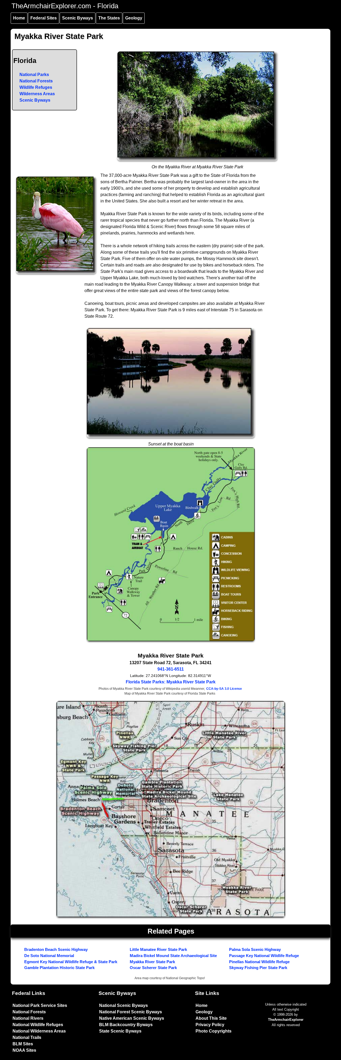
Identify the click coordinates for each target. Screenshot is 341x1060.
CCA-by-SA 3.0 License (224, 689)
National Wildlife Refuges (38, 1024)
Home (19, 18)
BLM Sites (23, 1044)
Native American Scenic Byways (131, 1018)
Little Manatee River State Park (158, 949)
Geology (133, 18)
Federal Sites (43, 18)
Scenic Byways (77, 18)
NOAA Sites (24, 1050)
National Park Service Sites (40, 1005)
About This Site (211, 1018)
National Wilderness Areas (39, 1031)
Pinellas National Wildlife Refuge (259, 961)
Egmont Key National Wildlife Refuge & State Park (70, 961)
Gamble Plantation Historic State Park (59, 967)
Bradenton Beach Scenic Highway (56, 949)
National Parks (34, 74)
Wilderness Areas (37, 93)
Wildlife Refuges (35, 87)
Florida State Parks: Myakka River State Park (171, 682)
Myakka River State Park (152, 961)
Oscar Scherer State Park (153, 967)
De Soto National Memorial (49, 955)
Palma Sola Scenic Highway (255, 949)
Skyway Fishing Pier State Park (258, 967)
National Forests (36, 81)
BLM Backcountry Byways (126, 1024)
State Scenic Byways (120, 1031)
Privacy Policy (210, 1024)
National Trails (27, 1037)
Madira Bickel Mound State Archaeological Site (173, 955)
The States (109, 18)
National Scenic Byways (123, 1005)
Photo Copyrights (214, 1031)
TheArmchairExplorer (285, 1020)
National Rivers (28, 1018)
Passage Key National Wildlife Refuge (264, 955)
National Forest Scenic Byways (130, 1012)
